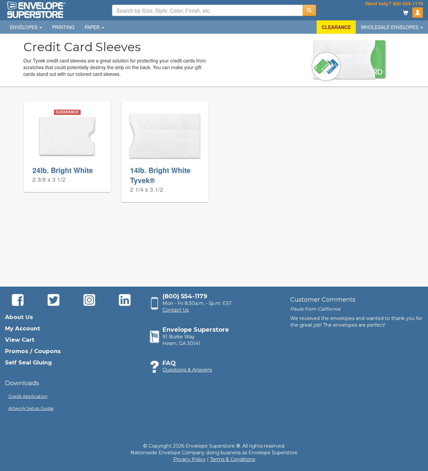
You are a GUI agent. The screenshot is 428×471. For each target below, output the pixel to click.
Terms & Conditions (232, 459)
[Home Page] (36, 9)
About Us (19, 317)
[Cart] (405, 13)
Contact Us (176, 310)
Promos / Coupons (33, 351)
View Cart (19, 339)
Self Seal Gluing (28, 362)
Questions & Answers (187, 370)
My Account (22, 328)
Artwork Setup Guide (31, 408)
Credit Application (27, 396)
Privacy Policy (189, 459)
